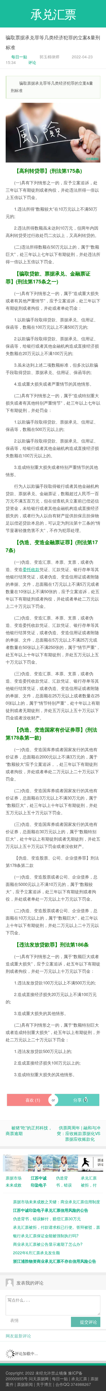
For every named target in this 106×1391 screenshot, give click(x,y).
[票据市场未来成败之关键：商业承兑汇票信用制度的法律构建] (15, 1162)
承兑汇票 (79, 1378)
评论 (32, 62)
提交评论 (88, 1322)
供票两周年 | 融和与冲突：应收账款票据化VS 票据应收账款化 (78, 1133)
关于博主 (44, 1384)
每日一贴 (19, 56)
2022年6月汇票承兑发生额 (36, 1252)
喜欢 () (32, 1100)
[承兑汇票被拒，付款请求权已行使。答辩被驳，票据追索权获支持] (90, 1162)
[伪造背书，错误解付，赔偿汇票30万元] (65, 1162)
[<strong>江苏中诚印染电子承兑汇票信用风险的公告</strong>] (40, 1162)
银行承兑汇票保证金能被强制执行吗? (46, 1235)
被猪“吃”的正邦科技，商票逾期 (29, 1130)
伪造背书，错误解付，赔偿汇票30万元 (47, 1218)
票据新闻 (25, 1384)
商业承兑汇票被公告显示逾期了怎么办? (48, 1244)
